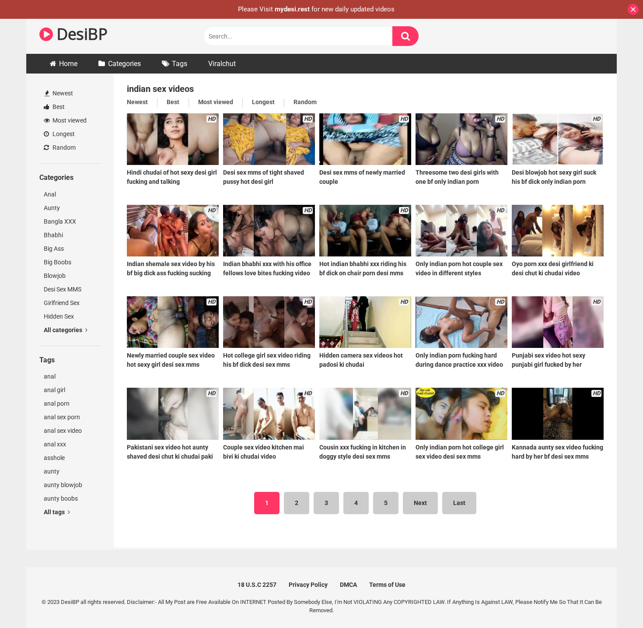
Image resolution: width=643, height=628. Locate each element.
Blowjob (55, 275)
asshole (54, 457)
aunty (51, 471)
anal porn (57, 403)
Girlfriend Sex (62, 302)
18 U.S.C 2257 (257, 584)
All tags (55, 512)
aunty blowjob (63, 484)
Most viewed (69, 120)
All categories (64, 329)
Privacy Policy (308, 584)
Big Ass (54, 248)
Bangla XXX (60, 221)
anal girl (54, 389)
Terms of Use (387, 584)
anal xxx (55, 444)
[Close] (633, 9)
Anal (50, 194)
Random (63, 147)
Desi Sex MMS (62, 289)
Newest (62, 93)
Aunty (52, 207)
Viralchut (222, 64)
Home (68, 64)
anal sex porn (62, 417)
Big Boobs (57, 262)
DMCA (348, 584)
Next (420, 502)
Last (459, 502)
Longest (63, 133)
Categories (124, 64)
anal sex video (63, 430)
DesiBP (80, 34)
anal (50, 376)
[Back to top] (614, 601)
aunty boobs (61, 498)
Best (58, 106)
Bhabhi (53, 235)
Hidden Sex (59, 316)
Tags (179, 64)
